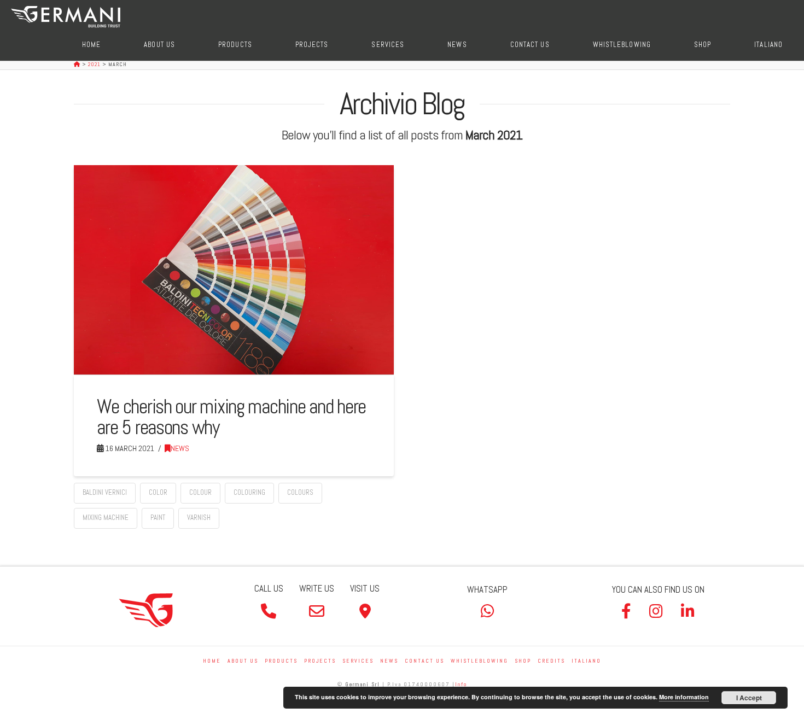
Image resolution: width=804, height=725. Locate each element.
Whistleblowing (479, 660)
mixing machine (106, 517)
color (158, 492)
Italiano (586, 660)
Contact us (424, 660)
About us (243, 660)
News (180, 448)
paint (157, 517)
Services (358, 660)
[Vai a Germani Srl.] (78, 64)
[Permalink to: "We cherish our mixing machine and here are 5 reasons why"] (234, 270)
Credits (551, 660)
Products (281, 660)
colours (300, 492)
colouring (249, 492)
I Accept (749, 698)
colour (200, 492)
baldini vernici (105, 492)
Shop (523, 660)
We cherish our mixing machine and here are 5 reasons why (231, 417)
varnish (199, 517)
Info (461, 684)
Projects (320, 660)
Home (212, 660)
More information (684, 697)
